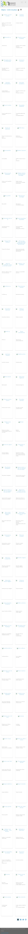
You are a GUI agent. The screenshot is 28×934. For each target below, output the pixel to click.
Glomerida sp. (4, 45)
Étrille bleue (18, 136)
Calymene (17, 160)
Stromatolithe (4, 158)
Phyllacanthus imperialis (6, 702)
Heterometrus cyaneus (6, 543)
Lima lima (17, 657)
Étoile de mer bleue (5, 430)
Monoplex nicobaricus (20, 92)
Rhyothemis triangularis (6, 475)
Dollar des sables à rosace (20, 746)
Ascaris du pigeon (5, 452)
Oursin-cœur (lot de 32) (6, 769)
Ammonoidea (4, 227)
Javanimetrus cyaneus (6, 544)
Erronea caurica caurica (6, 407)
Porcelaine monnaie (19, 407)
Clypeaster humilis (19, 815)
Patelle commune (19, 611)
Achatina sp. (18, 770)
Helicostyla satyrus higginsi (7, 588)
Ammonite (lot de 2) (5, 226)
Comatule (17, 724)
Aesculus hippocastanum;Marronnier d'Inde (21, 523)
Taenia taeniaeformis (19, 340)
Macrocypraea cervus (5, 70)
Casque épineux (5, 90)
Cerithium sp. (4, 294)
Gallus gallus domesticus (20, 228)
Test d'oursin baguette (6, 701)
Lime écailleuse (18, 656)
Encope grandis (5, 814)
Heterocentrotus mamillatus (7, 747)
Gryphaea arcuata (19, 47)
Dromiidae (4, 906)
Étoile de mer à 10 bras (6, 724)
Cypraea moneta (19, 408)
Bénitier (17, 430)
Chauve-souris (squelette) (6, 181)
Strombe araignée (19, 565)
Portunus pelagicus (19, 137)
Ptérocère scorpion (19, 543)
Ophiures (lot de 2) (19, 837)
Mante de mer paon (19, 882)
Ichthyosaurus (18, 183)
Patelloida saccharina (5, 634)
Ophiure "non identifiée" (6, 837)
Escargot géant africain (20, 769)
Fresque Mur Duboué (6, 249)
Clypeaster (4, 114)
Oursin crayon (4, 746)
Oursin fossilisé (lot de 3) (6, 113)
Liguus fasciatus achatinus (6, 611)
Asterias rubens (18, 702)
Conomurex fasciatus (19, 70)
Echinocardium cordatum (6, 770)
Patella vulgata (18, 612)
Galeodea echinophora (6, 91)
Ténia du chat (18, 339)
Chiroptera (4, 182)
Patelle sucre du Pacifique (6, 633)
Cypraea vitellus (18, 635)
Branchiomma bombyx (20, 294)
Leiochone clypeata (5, 362)
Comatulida (18, 725)
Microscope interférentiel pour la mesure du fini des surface (20, 454)
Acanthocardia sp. (5, 656)
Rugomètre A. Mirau (19, 452)
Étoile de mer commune (20, 701)
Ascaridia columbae (5, 453)
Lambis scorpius (18, 544)
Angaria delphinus (5, 792)
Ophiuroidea (4, 838)
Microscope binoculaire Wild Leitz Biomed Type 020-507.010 (20, 250)
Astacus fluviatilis (5, 883)
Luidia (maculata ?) (5, 725)
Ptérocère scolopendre (6, 565)
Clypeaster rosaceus (19, 747)
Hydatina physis (19, 362)
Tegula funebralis (19, 792)
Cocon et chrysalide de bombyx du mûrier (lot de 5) (6, 861)
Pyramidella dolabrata (19, 115)
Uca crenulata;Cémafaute (20, 907)
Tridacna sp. (18, 431)
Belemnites (4, 138)
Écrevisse (3, 882)
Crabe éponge (4, 905)
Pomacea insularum (19, 588)
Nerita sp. (4, 339)
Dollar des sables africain (20, 814)
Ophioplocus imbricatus (20, 838)
